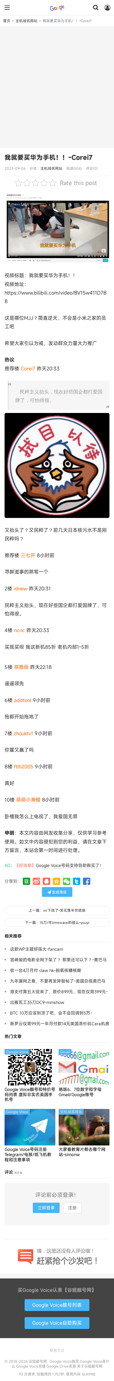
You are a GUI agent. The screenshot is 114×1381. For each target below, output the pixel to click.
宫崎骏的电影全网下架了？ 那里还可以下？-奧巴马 (58, 960)
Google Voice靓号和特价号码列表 (30, 1094)
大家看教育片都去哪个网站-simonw (82, 1152)
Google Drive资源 (61, 1366)
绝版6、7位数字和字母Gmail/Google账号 (80, 1092)
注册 (72, 1208)
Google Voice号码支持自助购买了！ (70, 865)
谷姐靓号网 (57, 7)
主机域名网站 (26, 20)
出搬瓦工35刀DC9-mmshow (37, 1002)
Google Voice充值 (31, 1366)
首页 (6, 20)
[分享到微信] (66, 881)
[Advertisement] (57, 87)
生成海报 (59, 892)
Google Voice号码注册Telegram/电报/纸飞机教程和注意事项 (28, 1154)
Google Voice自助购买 (57, 1323)
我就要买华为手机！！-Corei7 (48, 157)
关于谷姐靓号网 (89, 1366)
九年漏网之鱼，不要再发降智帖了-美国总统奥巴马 (57, 981)
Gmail (65, 1051)
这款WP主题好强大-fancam (36, 949)
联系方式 (57, 1350)
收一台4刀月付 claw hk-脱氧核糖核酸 (45, 970)
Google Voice (17, 1051)
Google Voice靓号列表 (57, 1305)
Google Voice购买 (64, 1361)
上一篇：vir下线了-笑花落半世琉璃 (57, 910)
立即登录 (46, 1208)
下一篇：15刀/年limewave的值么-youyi (57, 922)
